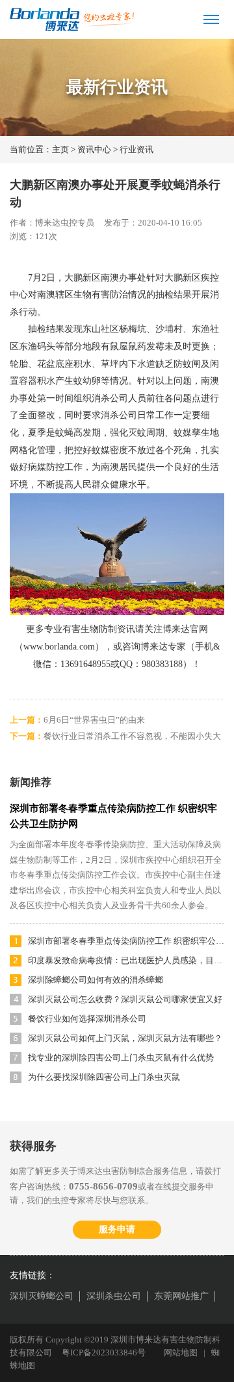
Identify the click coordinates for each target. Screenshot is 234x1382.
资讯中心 (94, 149)
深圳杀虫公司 (113, 1296)
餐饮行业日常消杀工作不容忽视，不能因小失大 (132, 736)
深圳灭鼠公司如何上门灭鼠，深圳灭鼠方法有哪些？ (125, 1038)
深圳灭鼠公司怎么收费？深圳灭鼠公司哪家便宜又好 (125, 999)
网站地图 (181, 1352)
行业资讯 (136, 149)
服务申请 (117, 1229)
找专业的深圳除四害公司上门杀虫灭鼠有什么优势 (121, 1057)
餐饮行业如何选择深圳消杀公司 (87, 1019)
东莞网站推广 (181, 1296)
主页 (60, 149)
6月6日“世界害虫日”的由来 (94, 720)
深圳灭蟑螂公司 (41, 1296)
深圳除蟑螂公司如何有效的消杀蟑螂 (95, 980)
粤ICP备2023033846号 (104, 1352)
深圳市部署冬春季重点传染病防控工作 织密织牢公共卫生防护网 (126, 941)
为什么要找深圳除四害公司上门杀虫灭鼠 (104, 1077)
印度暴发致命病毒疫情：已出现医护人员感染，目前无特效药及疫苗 (126, 960)
